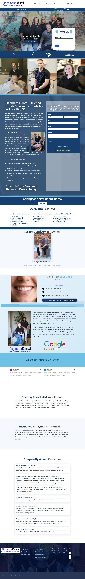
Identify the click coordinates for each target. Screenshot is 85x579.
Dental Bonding (38, 217)
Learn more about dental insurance (40, 437)
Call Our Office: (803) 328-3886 (26, 10)
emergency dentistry (22, 513)
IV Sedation (57, 223)
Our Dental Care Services (14, 70)
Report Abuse (60, 146)
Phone (49, 120)
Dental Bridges (38, 220)
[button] (8, 376)
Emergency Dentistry (60, 217)
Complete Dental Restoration (63, 220)
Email (49, 126)
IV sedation (47, 523)
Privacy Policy (64, 574)
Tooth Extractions (59, 221)
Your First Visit (71, 70)
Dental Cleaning (17, 218)
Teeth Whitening (17, 217)
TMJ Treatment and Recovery (63, 218)
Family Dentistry (17, 220)
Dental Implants (38, 218)
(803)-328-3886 (69, 109)
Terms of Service (65, 146)
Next (57, 45)
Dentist (14, 224)
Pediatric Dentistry (18, 221)
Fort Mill (47, 407)
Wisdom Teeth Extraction (20, 223)
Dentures (36, 221)
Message (50, 133)
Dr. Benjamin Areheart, (42, 262)
